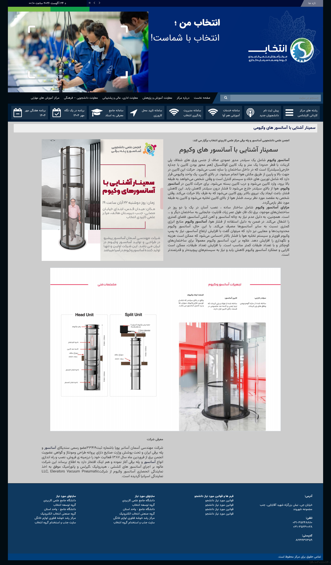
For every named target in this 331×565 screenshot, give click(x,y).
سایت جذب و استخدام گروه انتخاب (134, 522)
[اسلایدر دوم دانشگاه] (126, 58)
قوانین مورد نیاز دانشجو (219, 500)
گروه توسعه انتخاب (143, 505)
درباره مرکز (183, 98)
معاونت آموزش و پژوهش (157, 98)
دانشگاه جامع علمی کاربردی (138, 500)
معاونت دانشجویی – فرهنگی (81, 98)
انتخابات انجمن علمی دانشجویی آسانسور (272, 3)
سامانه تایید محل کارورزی (152, 113)
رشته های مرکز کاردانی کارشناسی (307, 113)
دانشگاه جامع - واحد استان (139, 509)
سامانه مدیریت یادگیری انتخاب (192, 113)
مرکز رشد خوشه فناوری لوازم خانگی (134, 518)
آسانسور (50, 448)
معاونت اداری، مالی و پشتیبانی (120, 98)
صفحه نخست (202, 98)
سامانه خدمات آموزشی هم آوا (231, 113)
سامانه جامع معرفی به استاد (114, 113)
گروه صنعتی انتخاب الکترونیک (137, 514)
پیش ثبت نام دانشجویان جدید (269, 113)
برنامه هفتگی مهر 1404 (35, 113)
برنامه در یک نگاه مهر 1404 (74, 113)
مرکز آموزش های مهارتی (45, 98)
